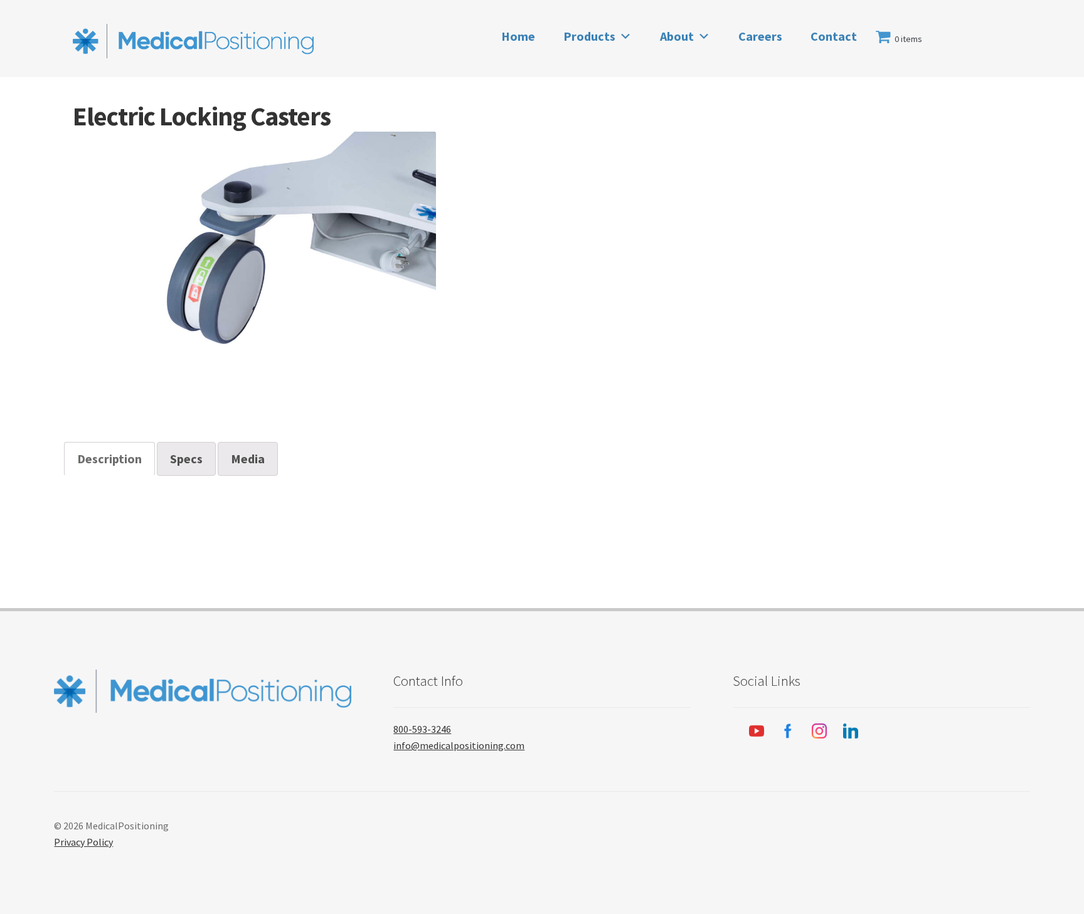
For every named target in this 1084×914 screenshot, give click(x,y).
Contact (833, 36)
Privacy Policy (83, 842)
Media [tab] (248, 458)
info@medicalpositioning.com (458, 745)
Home (518, 36)
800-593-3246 (422, 729)
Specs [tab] (186, 458)
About (677, 36)
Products (589, 36)
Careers (760, 36)
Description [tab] (109, 458)
